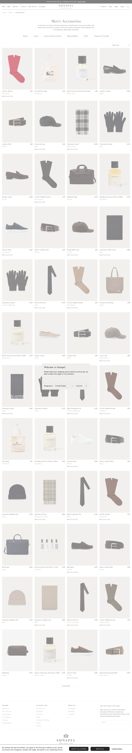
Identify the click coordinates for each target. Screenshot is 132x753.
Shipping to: (48, 386)
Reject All (100, 749)
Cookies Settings (117, 749)
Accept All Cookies (78, 749)
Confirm (79, 386)
